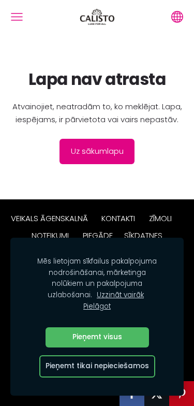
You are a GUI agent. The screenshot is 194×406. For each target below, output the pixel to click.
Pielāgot (97, 306)
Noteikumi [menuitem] (50, 235)
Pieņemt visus (97, 337)
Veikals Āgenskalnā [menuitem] (49, 218)
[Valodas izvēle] (177, 17)
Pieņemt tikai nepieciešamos (97, 366)
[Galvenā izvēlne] (17, 17)
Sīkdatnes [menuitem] (143, 235)
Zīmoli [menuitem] (160, 218)
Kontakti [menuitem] (118, 218)
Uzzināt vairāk (120, 295)
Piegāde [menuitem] (98, 235)
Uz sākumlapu (97, 151)
